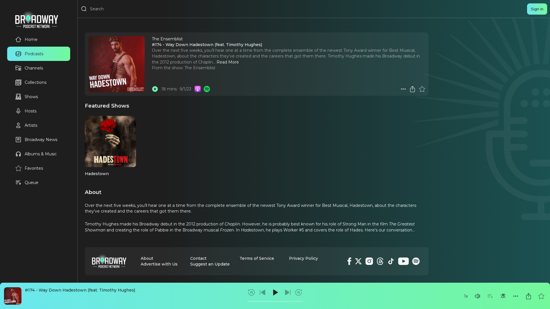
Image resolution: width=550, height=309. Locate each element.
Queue (31, 182)
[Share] (528, 296)
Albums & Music (41, 154)
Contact (198, 258)
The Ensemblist (199, 67)
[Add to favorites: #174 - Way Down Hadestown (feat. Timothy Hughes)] (541, 296)
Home (31, 39)
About (147, 258)
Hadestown (97, 173)
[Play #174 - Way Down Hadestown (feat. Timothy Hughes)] (155, 89)
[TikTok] (391, 261)
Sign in (537, 9)
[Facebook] (349, 261)
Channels (34, 68)
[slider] (275, 301)
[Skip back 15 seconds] (251, 292)
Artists (31, 125)
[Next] (288, 292)
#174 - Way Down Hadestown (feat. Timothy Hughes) (80, 290)
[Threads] (380, 261)
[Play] (275, 292)
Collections (35, 82)
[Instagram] (369, 261)
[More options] (515, 296)
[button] (477, 296)
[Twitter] (358, 261)
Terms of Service (256, 258)
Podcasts (34, 53)
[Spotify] (416, 261)
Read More (228, 62)
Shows (31, 96)
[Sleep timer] (503, 296)
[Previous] (263, 292)
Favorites (34, 168)
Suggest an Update (210, 264)
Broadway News (41, 139)
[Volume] (477, 296)
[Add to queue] (490, 296)
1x (466, 296)
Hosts (30, 111)
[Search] (84, 9)
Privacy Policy (303, 258)
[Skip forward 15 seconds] (298, 292)
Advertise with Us (159, 264)
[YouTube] (403, 261)
